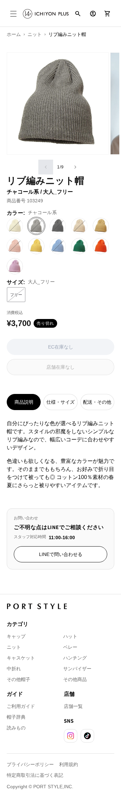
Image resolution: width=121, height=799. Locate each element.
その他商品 (75, 679)
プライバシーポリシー (30, 764)
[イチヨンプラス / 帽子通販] (46, 13)
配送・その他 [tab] (97, 402)
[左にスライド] (45, 167)
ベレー (70, 647)
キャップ (16, 636)
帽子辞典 (16, 717)
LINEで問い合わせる (60, 554)
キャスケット (21, 658)
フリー (18, 296)
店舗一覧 (73, 706)
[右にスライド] (75, 167)
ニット (14, 647)
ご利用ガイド (21, 706)
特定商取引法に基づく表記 (35, 775)
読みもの (16, 727)
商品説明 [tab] (23, 402)
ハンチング (75, 658)
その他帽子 (18, 679)
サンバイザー (77, 668)
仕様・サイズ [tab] (60, 402)
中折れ (14, 668)
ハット (70, 636)
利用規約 (68, 764)
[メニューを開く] (13, 14)
